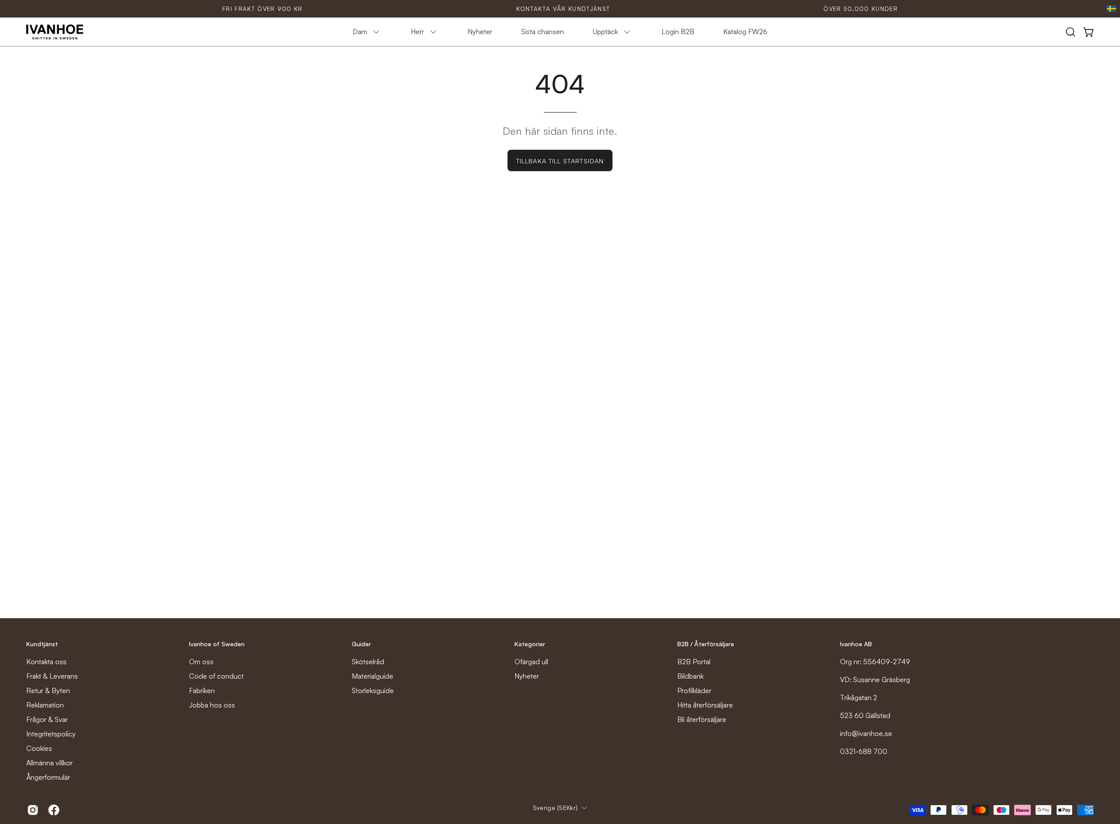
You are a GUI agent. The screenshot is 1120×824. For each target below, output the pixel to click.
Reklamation (45, 705)
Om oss (201, 661)
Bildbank (690, 676)
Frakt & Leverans (52, 676)
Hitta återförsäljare (705, 705)
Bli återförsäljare (701, 719)
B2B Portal (693, 661)
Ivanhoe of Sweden (217, 644)
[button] (1070, 32)
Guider (361, 644)
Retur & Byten (48, 690)
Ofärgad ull (531, 661)
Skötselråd (368, 661)
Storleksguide (373, 690)
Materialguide (372, 676)
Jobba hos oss (212, 705)
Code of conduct (216, 676)
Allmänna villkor (49, 762)
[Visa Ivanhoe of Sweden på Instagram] (31, 810)
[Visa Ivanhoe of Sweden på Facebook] (52, 810)
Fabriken (202, 690)
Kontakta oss (46, 661)
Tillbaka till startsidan (560, 161)
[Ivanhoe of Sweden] (54, 32)
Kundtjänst (42, 644)
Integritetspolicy (51, 733)
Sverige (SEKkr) (555, 807)
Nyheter (526, 676)
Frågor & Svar (47, 719)
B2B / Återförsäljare (705, 644)
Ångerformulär (48, 777)
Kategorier (529, 644)
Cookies (39, 748)
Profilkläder (694, 690)
